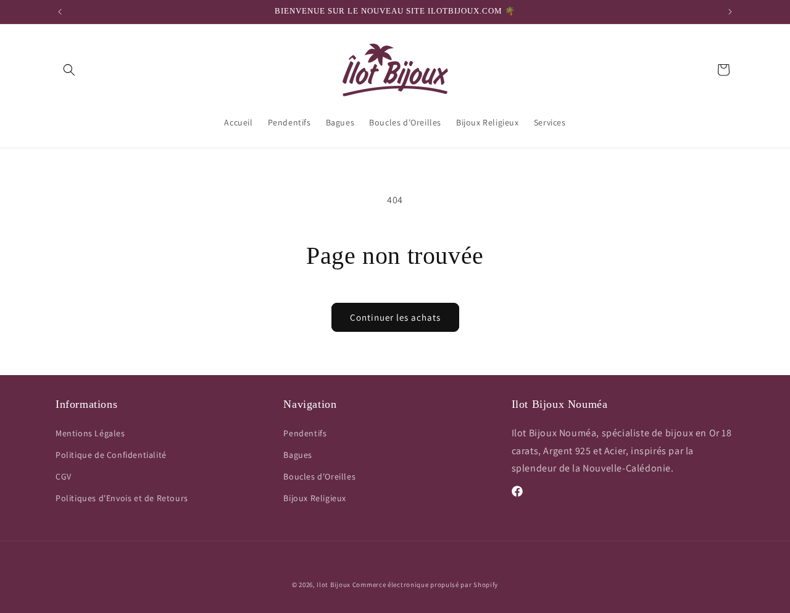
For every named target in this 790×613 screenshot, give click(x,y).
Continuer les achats (395, 317)
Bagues (297, 454)
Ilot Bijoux (334, 584)
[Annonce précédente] (59, 11)
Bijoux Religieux (314, 498)
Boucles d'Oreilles (319, 476)
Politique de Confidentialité (111, 454)
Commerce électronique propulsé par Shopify (425, 584)
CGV (64, 476)
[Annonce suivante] (730, 11)
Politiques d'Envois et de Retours (122, 498)
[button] (69, 69)
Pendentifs (304, 433)
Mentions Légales (90, 433)
